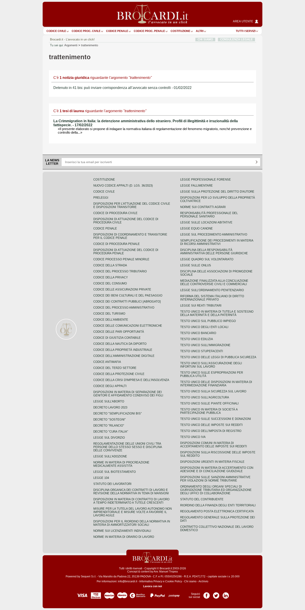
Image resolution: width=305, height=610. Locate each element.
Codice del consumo (110, 283)
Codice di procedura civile (115, 213)
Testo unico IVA (193, 437)
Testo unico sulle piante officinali (209, 403)
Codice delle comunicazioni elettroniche (127, 325)
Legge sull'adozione (110, 456)
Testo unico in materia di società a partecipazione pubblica (209, 411)
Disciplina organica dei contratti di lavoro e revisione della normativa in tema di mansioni (131, 491)
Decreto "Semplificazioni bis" (117, 413)
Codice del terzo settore (114, 368)
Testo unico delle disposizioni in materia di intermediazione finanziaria (216, 383)
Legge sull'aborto (108, 401)
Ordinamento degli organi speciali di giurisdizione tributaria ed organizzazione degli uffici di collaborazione (216, 490)
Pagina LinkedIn (226, 593)
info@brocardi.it (127, 581)
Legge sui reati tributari (200, 305)
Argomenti (70, 45)
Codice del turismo (109, 313)
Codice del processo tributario (120, 271)
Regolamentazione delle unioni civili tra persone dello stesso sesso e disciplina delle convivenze (127, 447)
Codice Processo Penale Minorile (121, 259)
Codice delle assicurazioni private (122, 289)
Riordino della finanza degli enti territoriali (218, 505)
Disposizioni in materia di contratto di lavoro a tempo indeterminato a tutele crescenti (131, 501)
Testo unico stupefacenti (201, 351)
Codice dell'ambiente (110, 319)
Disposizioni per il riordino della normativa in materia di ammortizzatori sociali (131, 523)
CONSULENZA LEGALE (236, 39)
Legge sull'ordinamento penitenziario (212, 290)
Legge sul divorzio (109, 437)
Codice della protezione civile (118, 374)
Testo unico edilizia (196, 339)
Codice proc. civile (86, 31)
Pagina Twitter (216, 593)
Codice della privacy (110, 277)
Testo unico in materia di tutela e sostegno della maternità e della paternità (216, 313)
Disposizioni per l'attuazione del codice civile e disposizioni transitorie (131, 205)
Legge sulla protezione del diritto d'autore (217, 191)
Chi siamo (190, 581)
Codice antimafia (107, 362)
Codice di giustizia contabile (117, 337)
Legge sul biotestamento (114, 471)
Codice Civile (56, 31)
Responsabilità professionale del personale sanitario (209, 214)
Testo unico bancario (198, 333)
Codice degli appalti (110, 386)
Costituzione (180, 31)
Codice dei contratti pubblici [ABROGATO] (127, 301)
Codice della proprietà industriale (122, 349)
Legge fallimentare (196, 185)
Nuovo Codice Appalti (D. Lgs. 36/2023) (123, 185)
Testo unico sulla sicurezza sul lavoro (213, 391)
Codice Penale (117, 31)
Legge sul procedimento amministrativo (213, 234)
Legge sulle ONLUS (195, 265)
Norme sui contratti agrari (203, 207)
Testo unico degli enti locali (204, 327)
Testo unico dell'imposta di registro (210, 431)
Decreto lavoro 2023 (110, 407)
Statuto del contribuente (202, 499)
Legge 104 (101, 478)
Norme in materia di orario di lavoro (123, 536)
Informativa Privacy (150, 581)
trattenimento (89, 45)
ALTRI (199, 31)
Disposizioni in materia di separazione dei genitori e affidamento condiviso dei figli (128, 393)
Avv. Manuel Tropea (166, 571)
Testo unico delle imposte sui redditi (211, 425)
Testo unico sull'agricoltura (204, 397)
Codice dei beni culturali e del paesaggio (127, 295)
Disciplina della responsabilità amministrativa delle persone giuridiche (214, 251)
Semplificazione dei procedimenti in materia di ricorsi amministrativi (216, 242)
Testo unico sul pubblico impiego (208, 321)
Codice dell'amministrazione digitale (124, 356)
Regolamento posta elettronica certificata (217, 511)
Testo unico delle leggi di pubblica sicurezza (218, 357)
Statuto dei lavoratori (112, 484)
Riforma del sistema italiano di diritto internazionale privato (212, 297)
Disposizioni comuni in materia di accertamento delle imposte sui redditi (213, 444)
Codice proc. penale (149, 31)
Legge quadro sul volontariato (206, 259)
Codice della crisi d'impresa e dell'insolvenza (131, 380)
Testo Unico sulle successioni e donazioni (215, 419)
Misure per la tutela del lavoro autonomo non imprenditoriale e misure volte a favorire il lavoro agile (132, 512)
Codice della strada (110, 265)
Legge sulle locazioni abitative (206, 222)
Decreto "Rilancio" (108, 425)
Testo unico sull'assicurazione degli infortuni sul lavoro (211, 365)
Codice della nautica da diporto (119, 343)
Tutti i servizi (245, 31)
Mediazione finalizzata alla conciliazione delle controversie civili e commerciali (214, 282)
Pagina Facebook (206, 593)
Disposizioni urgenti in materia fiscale (212, 461)
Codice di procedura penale (116, 244)
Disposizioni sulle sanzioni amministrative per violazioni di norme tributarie (215, 478)
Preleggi (100, 197)
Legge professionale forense (205, 179)
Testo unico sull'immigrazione (205, 345)
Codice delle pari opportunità (118, 331)
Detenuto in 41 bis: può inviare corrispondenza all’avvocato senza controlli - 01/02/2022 (122, 88)
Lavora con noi (152, 586)
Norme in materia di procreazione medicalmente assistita (121, 464)
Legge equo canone (196, 228)
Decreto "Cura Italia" (110, 431)
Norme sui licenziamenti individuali (122, 530)
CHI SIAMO (205, 39)
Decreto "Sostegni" (109, 419)
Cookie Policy (173, 581)
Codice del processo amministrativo (123, 307)
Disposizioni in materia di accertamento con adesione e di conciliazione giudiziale (216, 469)
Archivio (203, 581)
